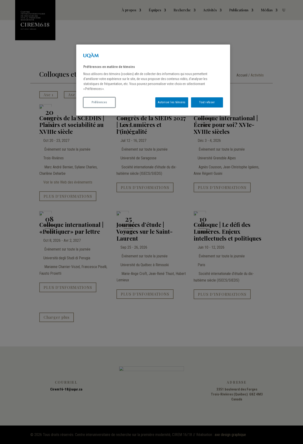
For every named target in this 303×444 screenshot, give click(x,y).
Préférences (99, 102)
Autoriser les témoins (172, 102)
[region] (153, 80)
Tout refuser (207, 102)
